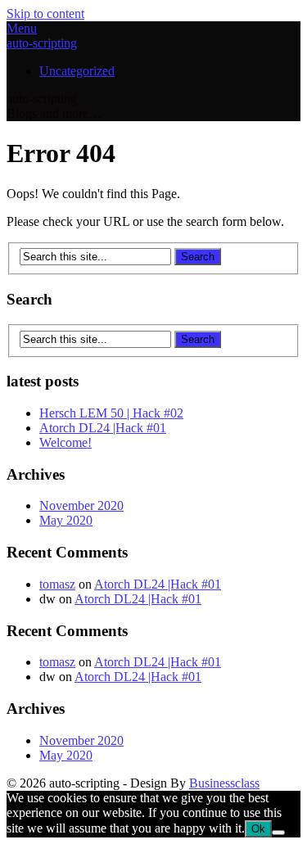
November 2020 (81, 505)
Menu (22, 28)
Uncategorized (77, 71)
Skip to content (45, 13)
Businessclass (224, 783)
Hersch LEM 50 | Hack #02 (111, 413)
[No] (278, 832)
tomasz (57, 584)
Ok (258, 829)
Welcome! (65, 442)
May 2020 (66, 520)
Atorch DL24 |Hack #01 (102, 428)
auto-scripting (42, 43)
